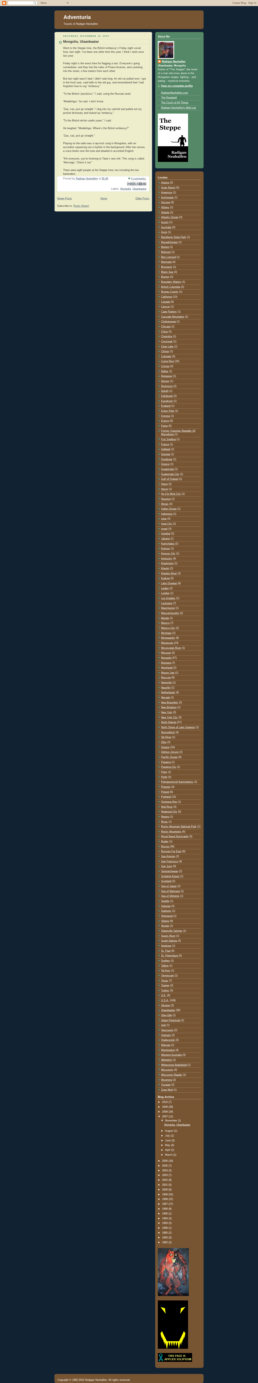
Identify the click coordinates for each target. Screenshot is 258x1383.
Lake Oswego (169, 583)
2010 (165, 1102)
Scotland (166, 881)
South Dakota (169, 940)
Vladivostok (168, 1040)
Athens (165, 207)
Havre (164, 489)
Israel (164, 528)
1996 (165, 1208)
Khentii (165, 568)
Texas (164, 980)
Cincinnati (167, 341)
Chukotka (166, 336)
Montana (166, 662)
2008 (165, 1111)
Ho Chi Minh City (171, 494)
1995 (165, 1213)
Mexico (165, 623)
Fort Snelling (168, 439)
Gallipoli (165, 449)
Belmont (166, 252)
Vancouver (167, 1030)
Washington (168, 1050)
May (168, 1145)
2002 (165, 1180)
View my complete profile (177, 86)
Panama (166, 762)
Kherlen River (169, 573)
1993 (165, 1223)
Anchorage (167, 197)
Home (103, 198)
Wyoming (166, 1080)
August (169, 1130)
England (166, 406)
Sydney (165, 960)
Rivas (164, 821)
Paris (164, 772)
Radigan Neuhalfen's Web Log (178, 107)
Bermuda (166, 262)
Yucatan (166, 1084)
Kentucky (166, 558)
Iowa (163, 518)
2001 (165, 1184)
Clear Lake (167, 346)
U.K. (163, 995)
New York (166, 712)
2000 (165, 1189)
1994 (165, 1218)
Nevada (165, 697)
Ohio (163, 742)
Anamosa (166, 192)
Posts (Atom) (81, 206)
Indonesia (166, 513)
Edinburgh (167, 396)
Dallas (164, 371)
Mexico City (168, 628)
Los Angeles (168, 598)
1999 (165, 1194)
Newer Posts (64, 198)
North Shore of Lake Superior (178, 727)
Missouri (166, 652)
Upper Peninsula (170, 1020)
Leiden (165, 588)
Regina (165, 816)
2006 (165, 1160)
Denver (165, 381)
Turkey (165, 990)
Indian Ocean (169, 508)
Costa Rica (167, 361)
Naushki (166, 687)
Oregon (165, 747)
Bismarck (166, 267)
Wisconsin (167, 1069)
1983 (165, 1237)
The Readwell (169, 97)
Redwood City (169, 811)
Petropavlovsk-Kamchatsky (177, 782)
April (168, 1150)
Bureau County (169, 291)
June (168, 1140)
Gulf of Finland (169, 479)
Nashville (166, 682)
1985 (165, 1232)
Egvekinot (167, 401)
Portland (166, 796)
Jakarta (165, 538)
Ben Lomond (168, 257)
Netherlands (168, 692)
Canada (165, 301)
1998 (165, 1199)
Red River (167, 806)
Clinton (165, 351)
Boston (165, 276)
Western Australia (171, 1055)
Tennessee (167, 975)
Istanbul (165, 533)
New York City (169, 717)
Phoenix (166, 787)
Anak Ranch (168, 187)
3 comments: (138, 178)
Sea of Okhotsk (170, 896)
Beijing (165, 247)
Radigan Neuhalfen (173, 61)
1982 (165, 1242)
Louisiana (166, 603)
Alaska (165, 182)
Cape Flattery (169, 311)
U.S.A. (165, 1000)
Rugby (165, 841)
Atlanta (165, 212)
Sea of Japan (169, 886)
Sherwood (167, 916)
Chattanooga (168, 321)
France (165, 444)
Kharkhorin (167, 563)
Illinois (165, 504)
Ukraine (165, 1005)
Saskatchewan (169, 871)
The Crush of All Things (174, 102)
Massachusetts (170, 613)
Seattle (165, 901)
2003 (165, 1175)
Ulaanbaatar (139, 188)
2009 (165, 1107)
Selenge (166, 906)
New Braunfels (169, 702)
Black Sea (167, 272)
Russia (165, 846)
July (168, 1135)
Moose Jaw (167, 672)
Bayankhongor (169, 242)
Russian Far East (171, 851)
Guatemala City (170, 474)
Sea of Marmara (170, 891)
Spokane (166, 945)
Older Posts (142, 198)
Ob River (166, 737)
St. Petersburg (169, 955)
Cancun (165, 306)
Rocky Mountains (171, 831)
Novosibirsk (168, 732)
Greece (165, 464)
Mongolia (125, 188)
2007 (165, 1116)
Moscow (166, 677)
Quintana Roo (169, 801)
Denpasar (166, 376)
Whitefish (166, 1060)
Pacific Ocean (169, 757)
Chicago (166, 326)
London (165, 593)
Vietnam (166, 1035)
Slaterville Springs (171, 931)
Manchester (168, 608)
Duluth (165, 391)
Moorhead (167, 667)
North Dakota (168, 722)
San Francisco (169, 861)
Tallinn (165, 965)
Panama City (168, 767)
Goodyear (166, 459)
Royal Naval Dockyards (174, 836)
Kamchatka (167, 543)
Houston (166, 499)
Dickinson (167, 386)
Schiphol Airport (170, 876)
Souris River (168, 936)
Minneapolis (168, 638)
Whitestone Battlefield (174, 1065)
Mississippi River (171, 648)
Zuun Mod (167, 1089)
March (169, 1154)
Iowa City (166, 523)
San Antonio (168, 856)
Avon (164, 232)
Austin (165, 222)
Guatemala (167, 469)
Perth (164, 777)
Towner (165, 985)
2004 (165, 1170)
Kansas (165, 548)
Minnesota (167, 643)
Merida (165, 618)
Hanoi (164, 484)
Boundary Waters (171, 282)
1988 (165, 1228)
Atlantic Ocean (169, 217)
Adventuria (77, 17)
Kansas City (168, 553)
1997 (165, 1204)
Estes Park (167, 411)
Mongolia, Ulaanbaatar (81, 41)
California (166, 296)
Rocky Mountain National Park (179, 826)
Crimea (165, 366)
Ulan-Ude (166, 1015)
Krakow (165, 578)
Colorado (166, 356)
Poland (165, 792)
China (164, 331)
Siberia (165, 921)
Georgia (165, 454)
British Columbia (170, 287)
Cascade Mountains (172, 316)
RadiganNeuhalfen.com (174, 92)
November (171, 1120)
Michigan (166, 633)
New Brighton (169, 707)
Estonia (165, 416)
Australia (166, 227)
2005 (165, 1165)
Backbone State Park (173, 237)
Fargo (164, 425)
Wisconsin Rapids (171, 1074)
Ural (163, 1025)
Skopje (165, 925)
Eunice (165, 420)
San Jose (166, 866)
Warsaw (165, 1045)
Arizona (165, 202)
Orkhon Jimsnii (170, 752)
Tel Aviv (165, 970)
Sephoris (166, 911)
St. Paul (166, 950)
